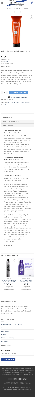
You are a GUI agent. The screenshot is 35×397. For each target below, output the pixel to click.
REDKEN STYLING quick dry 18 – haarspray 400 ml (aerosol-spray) (9, 282)
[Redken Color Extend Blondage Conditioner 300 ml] (26, 267)
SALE (25, 385)
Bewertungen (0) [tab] (8, 125)
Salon (8, 382)
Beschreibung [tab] (7, 118)
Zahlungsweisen (6, 328)
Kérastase (14, 382)
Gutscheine (12, 385)
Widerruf (3, 334)
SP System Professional (11, 383)
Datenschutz (5, 331)
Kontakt (19, 385)
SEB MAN (22, 383)
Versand (6, 61)
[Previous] (1, 278)
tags (9, 9)
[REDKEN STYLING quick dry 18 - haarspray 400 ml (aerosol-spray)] (9, 267)
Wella (26, 382)
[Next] (34, 278)
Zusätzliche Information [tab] (11, 121)
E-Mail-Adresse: (5, 350)
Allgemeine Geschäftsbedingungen (12, 324)
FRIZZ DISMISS (11, 102)
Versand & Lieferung (7, 338)
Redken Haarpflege (20, 9)
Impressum (4, 341)
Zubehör (28, 383)
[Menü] (2, 3)
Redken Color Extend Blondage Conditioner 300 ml (26, 282)
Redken (18, 102)
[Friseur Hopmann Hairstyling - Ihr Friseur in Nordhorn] (17, 3)
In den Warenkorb (18, 92)
